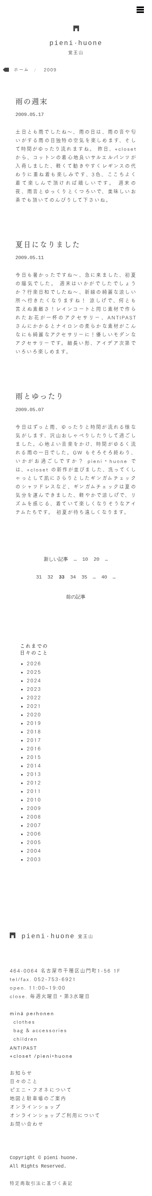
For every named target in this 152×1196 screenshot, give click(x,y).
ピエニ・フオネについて (41, 1089)
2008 (34, 816)
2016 (34, 748)
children (25, 1038)
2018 (34, 731)
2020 (34, 714)
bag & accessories (40, 1030)
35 (84, 577)
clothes (24, 1021)
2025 (34, 671)
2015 (34, 756)
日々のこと (24, 1081)
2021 (34, 705)
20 (96, 559)
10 (85, 559)
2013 (34, 774)
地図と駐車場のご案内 (38, 1098)
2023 (34, 688)
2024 (34, 680)
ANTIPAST (23, 1048)
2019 (34, 722)
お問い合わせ (27, 1123)
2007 (34, 825)
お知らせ (21, 1072)
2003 (34, 859)
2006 (34, 833)
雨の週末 (31, 101)
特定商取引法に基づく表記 (41, 1183)
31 (39, 577)
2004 (34, 850)
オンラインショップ (35, 1106)
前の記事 (76, 597)
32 (50, 577)
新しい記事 (56, 559)
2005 (34, 842)
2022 (34, 697)
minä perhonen (32, 1013)
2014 (34, 765)
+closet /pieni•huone (41, 1055)
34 (73, 577)
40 (104, 577)
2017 (34, 739)
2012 (34, 782)
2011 (34, 791)
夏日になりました (47, 244)
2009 (34, 808)
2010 (34, 799)
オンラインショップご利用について (55, 1115)
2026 (34, 663)
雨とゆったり (39, 396)
